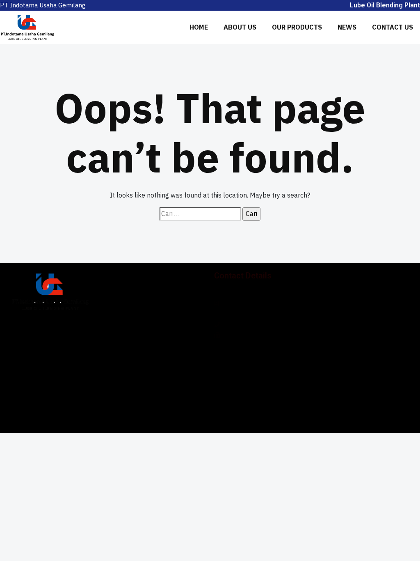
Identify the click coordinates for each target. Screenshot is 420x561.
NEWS (347, 27)
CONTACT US (392, 27)
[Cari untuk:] (200, 214)
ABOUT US (240, 27)
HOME (198, 27)
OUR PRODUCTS (297, 27)
